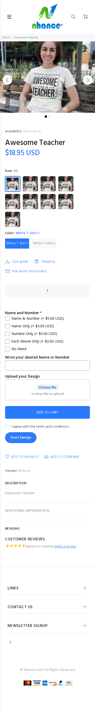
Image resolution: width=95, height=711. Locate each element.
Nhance (24, 471)
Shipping (48, 262)
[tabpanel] (47, 77)
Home (6, 37)
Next (87, 80)
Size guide (20, 262)
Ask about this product (29, 271)
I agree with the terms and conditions (40, 427)
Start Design (20, 438)
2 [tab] (49, 116)
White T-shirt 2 (44, 243)
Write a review (65, 547)
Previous (7, 80)
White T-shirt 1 (17, 243)
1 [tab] (46, 116)
